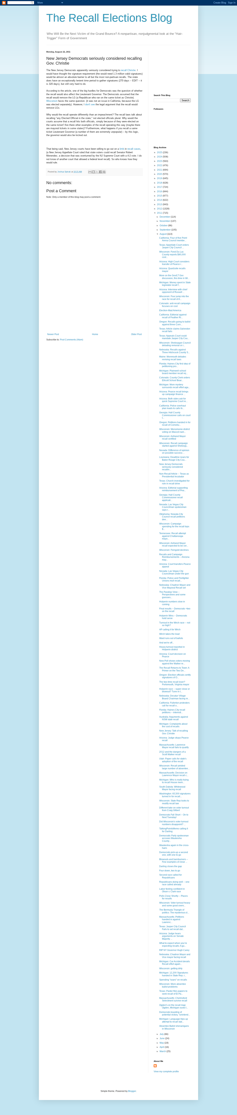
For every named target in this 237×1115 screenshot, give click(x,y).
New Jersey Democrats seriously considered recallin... (171, 467)
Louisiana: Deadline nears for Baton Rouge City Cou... (174, 458)
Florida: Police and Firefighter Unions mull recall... (174, 579)
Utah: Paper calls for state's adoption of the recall (172, 760)
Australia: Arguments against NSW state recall (173, 718)
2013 (160, 204)
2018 (160, 182)
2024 (160, 156)
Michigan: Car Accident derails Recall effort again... (174, 962)
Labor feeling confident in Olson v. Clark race (172, 890)
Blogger (132, 1091)
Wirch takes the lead (169, 634)
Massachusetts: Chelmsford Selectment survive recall (173, 999)
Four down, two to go (169, 870)
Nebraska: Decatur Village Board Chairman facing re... (174, 697)
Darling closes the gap (170, 866)
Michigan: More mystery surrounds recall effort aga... (174, 386)
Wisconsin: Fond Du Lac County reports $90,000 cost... (172, 254)
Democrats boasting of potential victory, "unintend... (174, 1013)
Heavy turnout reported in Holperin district (172, 648)
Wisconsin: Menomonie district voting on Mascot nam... (174, 430)
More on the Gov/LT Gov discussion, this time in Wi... (174, 276)
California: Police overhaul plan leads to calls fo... (172, 407)
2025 (160, 152)
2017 (160, 187)
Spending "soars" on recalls (173, 979)
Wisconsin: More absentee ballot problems (172, 985)
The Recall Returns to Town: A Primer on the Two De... (174, 669)
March (163, 1051)
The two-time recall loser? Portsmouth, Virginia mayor (174, 683)
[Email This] (90, 172)
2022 (160, 165)
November (165, 221)
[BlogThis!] (93, 172)
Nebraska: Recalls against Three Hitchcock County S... (174, 351)
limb (122, 148)
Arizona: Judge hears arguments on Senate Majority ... (171, 936)
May (162, 1043)
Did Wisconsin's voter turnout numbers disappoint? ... (173, 822)
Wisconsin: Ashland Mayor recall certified (172, 437)
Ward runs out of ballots (171, 638)
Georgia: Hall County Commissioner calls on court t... (175, 415)
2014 (160, 200)
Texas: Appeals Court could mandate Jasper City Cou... (174, 337)
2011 (160, 213)
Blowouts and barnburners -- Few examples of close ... (173, 860)
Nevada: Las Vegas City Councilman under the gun (174, 572)
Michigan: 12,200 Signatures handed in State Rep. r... (173, 974)
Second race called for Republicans (170, 876)
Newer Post (53, 334)
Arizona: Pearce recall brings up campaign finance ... (173, 393)
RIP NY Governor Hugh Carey (174, 950)
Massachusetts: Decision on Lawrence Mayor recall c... (173, 774)
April (162, 1047)
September (165, 229)
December (165, 217)
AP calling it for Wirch (170, 629)
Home (95, 334)
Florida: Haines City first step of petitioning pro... (174, 365)
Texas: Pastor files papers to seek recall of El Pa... (173, 992)
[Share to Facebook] (100, 172)
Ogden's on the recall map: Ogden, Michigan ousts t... (173, 1006)
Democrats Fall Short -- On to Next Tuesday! (173, 816)
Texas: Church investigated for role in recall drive (174, 482)
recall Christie (128, 70)
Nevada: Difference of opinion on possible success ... (174, 451)
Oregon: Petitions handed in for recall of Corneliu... (175, 423)
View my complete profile (166, 1071)
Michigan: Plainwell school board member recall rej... (173, 372)
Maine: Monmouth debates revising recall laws (172, 358)
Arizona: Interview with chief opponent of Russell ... (173, 290)
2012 (160, 208)
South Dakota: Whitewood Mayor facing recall (172, 788)
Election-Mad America (170, 310)
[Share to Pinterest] (104, 172)
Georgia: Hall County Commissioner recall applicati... (171, 498)
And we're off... (166, 642)
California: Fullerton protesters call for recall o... (174, 704)
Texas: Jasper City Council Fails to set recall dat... (172, 927)
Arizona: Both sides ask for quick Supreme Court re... (173, 400)
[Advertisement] (94, 305)
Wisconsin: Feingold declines (174, 550)
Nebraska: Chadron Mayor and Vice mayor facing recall (174, 955)
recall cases (133, 148)
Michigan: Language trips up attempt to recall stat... (173, 1020)
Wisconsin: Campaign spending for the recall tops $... (174, 526)
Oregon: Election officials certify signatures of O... (175, 676)
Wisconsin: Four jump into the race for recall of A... (174, 297)
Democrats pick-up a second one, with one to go (173, 853)
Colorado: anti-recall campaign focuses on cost (174, 304)
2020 (160, 174)
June (162, 1038)
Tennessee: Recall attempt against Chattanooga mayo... (172, 536)
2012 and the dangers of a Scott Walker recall (172, 753)
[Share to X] (97, 172)
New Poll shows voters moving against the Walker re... (174, 662)
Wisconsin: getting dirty (170, 968)
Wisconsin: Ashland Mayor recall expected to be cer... (173, 544)
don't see (90, 104)
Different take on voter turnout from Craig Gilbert (174, 809)
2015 (160, 195)
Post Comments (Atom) (71, 339)
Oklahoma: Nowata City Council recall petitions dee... (172, 517)
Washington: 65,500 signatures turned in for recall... (175, 795)
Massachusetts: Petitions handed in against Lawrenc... (171, 920)
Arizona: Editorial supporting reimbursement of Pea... (173, 489)
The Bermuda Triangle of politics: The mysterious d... (174, 911)
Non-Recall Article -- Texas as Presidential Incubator (174, 475)
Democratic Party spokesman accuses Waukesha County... (174, 838)
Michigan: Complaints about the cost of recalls (173, 725)
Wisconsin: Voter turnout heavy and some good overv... (174, 904)
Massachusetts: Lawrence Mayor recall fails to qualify (174, 746)
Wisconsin (51, 101)
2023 (160, 161)
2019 (160, 178)
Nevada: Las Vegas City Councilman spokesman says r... (172, 507)
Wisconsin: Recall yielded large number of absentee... (174, 767)
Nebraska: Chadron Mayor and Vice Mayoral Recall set (174, 586)
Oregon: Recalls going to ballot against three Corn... (174, 323)
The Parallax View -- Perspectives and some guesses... (172, 595)
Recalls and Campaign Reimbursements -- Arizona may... (174, 557)
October (164, 225)
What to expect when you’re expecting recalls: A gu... (173, 944)
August (163, 234)
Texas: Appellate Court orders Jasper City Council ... (174, 246)
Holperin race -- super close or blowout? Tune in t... (174, 690)
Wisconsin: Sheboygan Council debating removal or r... (175, 344)
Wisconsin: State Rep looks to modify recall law (174, 802)
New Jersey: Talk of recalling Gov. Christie (173, 732)
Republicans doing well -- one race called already (174, 883)
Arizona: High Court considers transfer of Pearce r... (174, 262)
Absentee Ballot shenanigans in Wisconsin (174, 1027)
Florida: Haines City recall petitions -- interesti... (172, 711)
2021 (160, 170)
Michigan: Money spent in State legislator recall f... (175, 283)
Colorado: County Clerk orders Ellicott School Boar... (174, 378)
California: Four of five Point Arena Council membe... (173, 239)
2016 (160, 191)
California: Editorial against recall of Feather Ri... (172, 316)
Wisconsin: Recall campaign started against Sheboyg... (173, 444)
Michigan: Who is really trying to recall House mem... (174, 781)
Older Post (136, 334)
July (162, 1034)
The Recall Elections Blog (109, 18)
